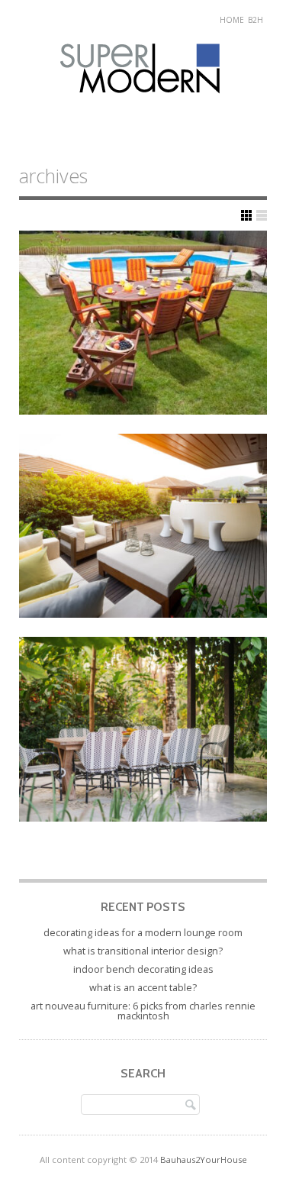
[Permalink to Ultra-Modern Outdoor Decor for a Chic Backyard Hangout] (143, 526)
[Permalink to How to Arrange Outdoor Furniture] (143, 323)
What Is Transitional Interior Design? (143, 951)
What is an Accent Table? (143, 987)
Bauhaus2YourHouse (203, 1159)
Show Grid (246, 215)
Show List (261, 215)
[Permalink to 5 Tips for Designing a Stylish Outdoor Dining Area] (143, 729)
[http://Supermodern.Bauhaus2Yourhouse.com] (143, 108)
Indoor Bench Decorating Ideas (143, 969)
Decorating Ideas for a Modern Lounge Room (143, 932)
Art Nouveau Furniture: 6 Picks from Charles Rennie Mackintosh (143, 1011)
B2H (255, 20)
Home (232, 20)
